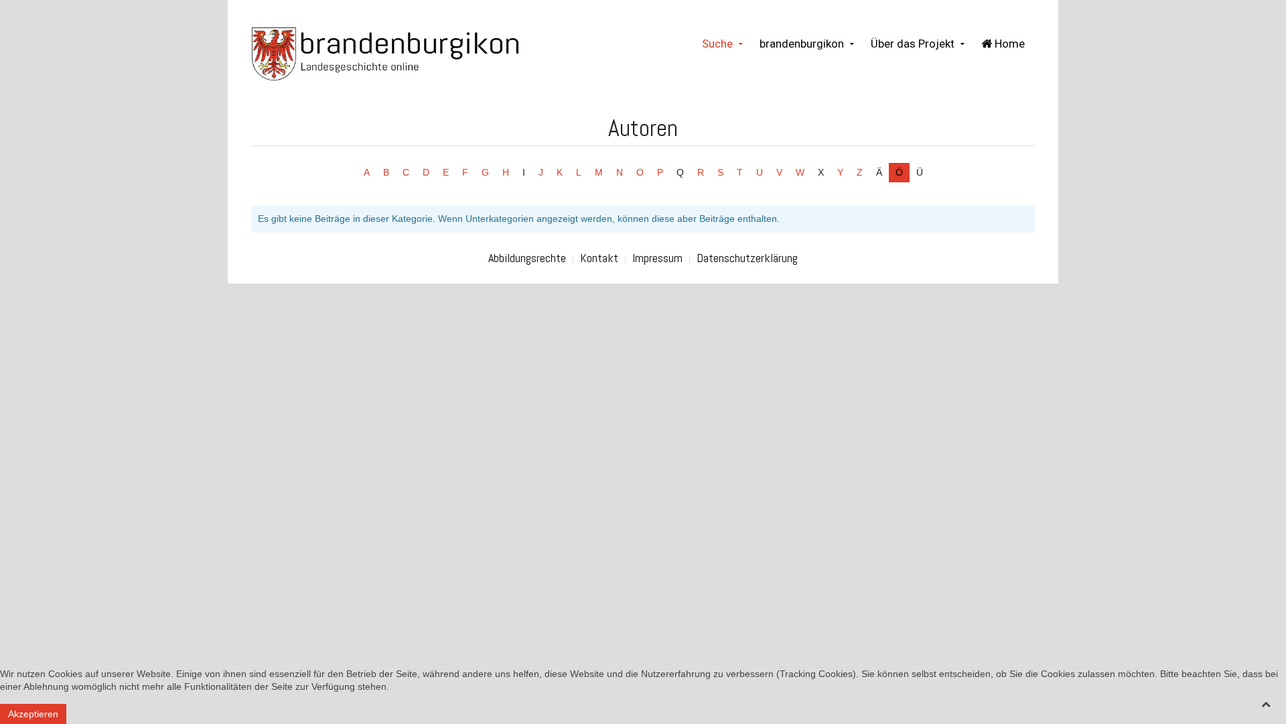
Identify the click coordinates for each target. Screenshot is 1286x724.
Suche (717, 43)
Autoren (643, 128)
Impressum (657, 257)
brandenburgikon (802, 43)
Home (1008, 43)
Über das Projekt (912, 43)
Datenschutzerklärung (747, 257)
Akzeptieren (33, 714)
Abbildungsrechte (527, 257)
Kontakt (599, 257)
